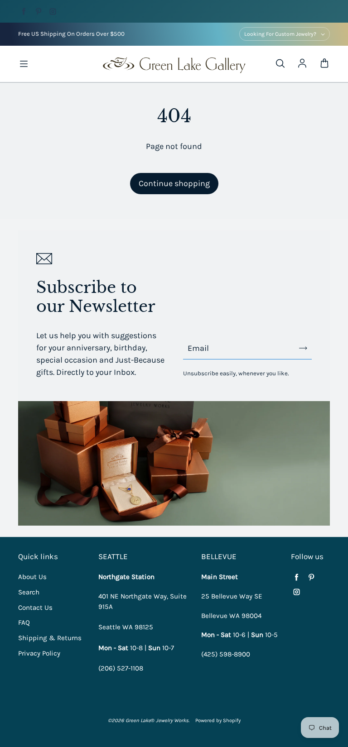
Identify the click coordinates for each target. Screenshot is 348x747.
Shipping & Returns (50, 638)
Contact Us (35, 607)
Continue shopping (174, 183)
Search (28, 592)
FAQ (24, 622)
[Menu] (23, 63)
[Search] (280, 63)
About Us (32, 577)
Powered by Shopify (218, 720)
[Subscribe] (303, 348)
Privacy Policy (39, 653)
